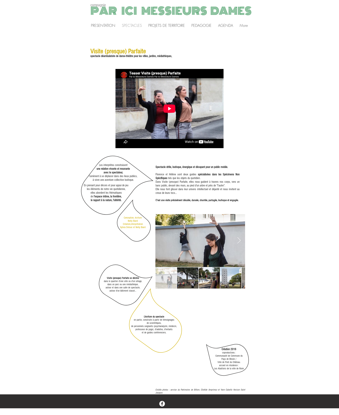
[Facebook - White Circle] (162, 404)
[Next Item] (239, 240)
